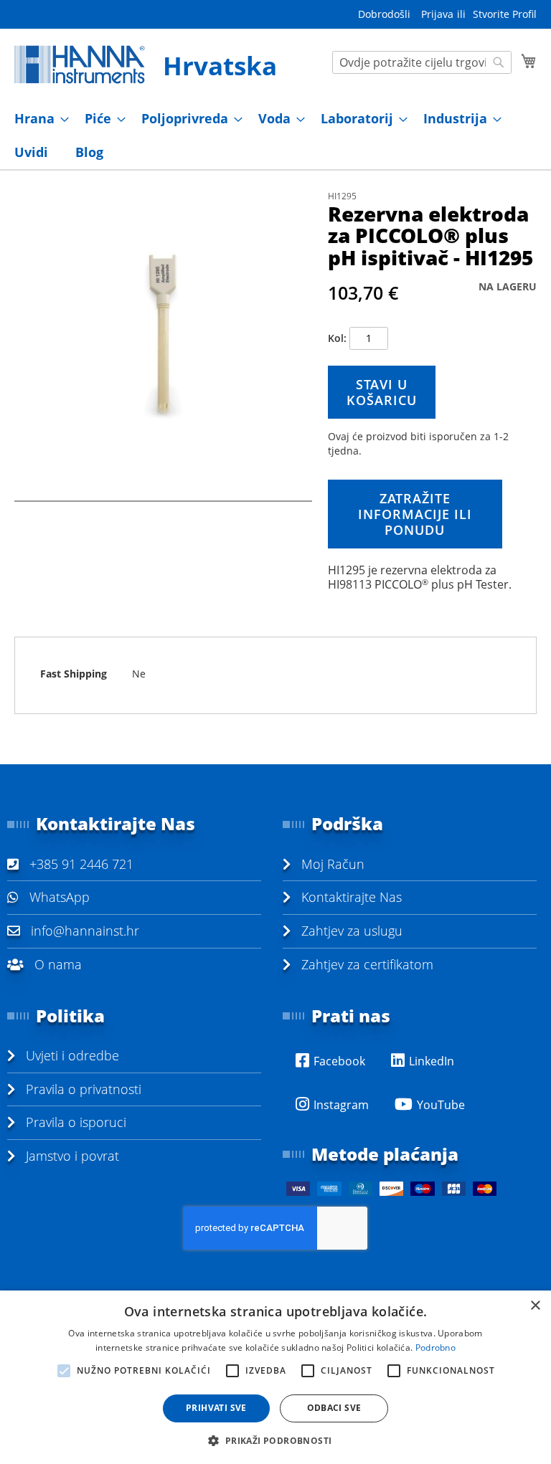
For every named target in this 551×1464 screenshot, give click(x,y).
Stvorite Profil (505, 14)
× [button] (534, 1306)
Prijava (437, 14)
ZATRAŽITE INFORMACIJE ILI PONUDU (415, 514)
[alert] (275, 1377)
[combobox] (422, 62)
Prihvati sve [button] (216, 1408)
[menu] (275, 135)
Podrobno (435, 1347)
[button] (275, 1440)
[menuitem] (37, 119)
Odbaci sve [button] (334, 1408)
